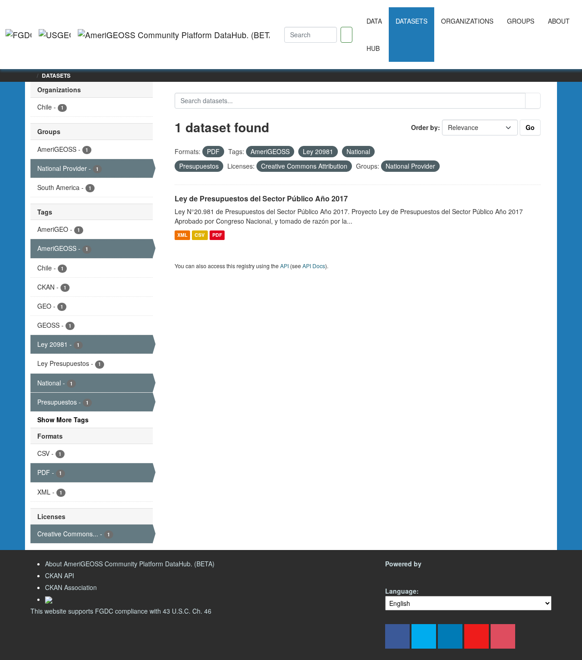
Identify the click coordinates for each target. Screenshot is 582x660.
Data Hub (374, 34)
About (559, 20)
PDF (217, 234)
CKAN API (59, 575)
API (284, 266)
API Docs (313, 266)
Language (400, 590)
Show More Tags (63, 419)
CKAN (400, 574)
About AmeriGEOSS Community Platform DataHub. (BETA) (130, 563)
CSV (200, 234)
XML (182, 234)
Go (530, 127)
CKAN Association (71, 587)
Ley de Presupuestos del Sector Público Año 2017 (261, 198)
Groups (520, 20)
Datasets (411, 20)
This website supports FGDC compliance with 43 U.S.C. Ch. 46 (120, 610)
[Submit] (533, 101)
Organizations (467, 20)
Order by (424, 127)
